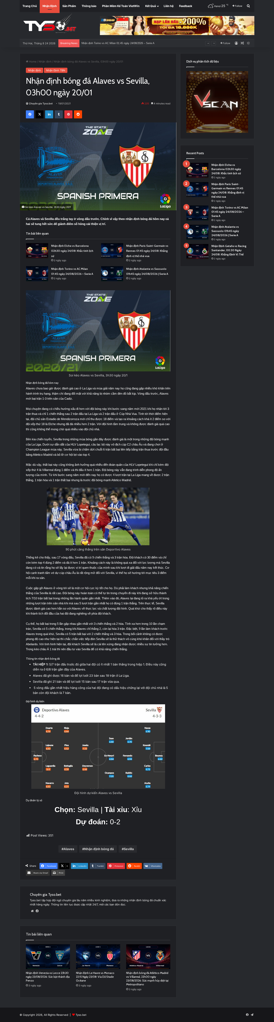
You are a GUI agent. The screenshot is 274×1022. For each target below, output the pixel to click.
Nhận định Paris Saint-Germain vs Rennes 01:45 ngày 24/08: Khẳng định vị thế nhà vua (147, 251)
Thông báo (89, 6)
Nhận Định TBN (55, 70)
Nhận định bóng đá (99, 849)
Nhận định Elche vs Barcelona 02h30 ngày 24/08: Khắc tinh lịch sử (72, 251)
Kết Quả (150, 6)
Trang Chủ (29, 6)
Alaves (69, 849)
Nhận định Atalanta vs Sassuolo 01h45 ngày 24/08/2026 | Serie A (119, 43)
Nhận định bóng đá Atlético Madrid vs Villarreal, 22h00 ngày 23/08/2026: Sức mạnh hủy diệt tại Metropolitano (147, 978)
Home (32, 61)
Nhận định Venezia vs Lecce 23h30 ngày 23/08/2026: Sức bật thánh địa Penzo (48, 976)
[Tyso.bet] (50, 24)
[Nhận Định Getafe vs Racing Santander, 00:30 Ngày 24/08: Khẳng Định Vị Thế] (197, 251)
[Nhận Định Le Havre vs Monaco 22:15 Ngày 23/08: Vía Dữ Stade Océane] (98, 956)
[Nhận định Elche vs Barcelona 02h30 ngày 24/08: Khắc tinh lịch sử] (37, 250)
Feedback (185, 6)
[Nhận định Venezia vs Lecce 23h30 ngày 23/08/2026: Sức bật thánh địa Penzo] (48, 956)
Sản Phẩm (69, 6)
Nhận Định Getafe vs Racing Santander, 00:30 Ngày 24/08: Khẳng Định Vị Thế (228, 250)
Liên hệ (169, 6)
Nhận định (45, 61)
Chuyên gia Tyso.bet (41, 103)
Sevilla (129, 849)
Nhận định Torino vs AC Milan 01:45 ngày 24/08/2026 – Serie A (229, 212)
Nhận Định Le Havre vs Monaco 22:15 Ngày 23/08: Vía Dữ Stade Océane (95, 976)
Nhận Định (50, 6)
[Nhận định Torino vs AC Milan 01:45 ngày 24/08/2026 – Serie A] (37, 273)
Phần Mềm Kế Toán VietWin (121, 6)
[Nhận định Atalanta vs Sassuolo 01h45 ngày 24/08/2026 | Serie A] (112, 273)
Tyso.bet (81, 1014)
